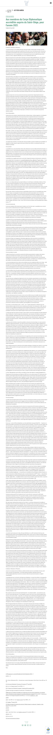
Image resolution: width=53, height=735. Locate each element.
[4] (10, 276)
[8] (11, 476)
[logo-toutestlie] (26, 3)
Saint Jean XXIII (38, 483)
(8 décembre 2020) (19, 673)
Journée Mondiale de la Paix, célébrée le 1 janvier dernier (32, 160)
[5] (14, 306)
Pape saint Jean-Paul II (19, 608)
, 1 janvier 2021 (12, 702)
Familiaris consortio (22, 712)
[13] (27, 597)
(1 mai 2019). (19, 684)
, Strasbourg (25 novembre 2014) (21, 688)
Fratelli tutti (15, 472)
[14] (33, 601)
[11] (39, 492)
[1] (6, 125)
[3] (6, 680)
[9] (35, 478)
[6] (34, 412)
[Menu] (51, 3)
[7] (13, 427)
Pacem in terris (14, 686)
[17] (35, 639)
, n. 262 (34, 695)
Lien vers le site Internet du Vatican (12, 718)
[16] (38, 614)
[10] (39, 486)
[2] (12, 167)
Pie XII (19, 423)
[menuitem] (51, 3)
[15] (37, 606)
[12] (27, 586)
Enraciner (10, 16)
